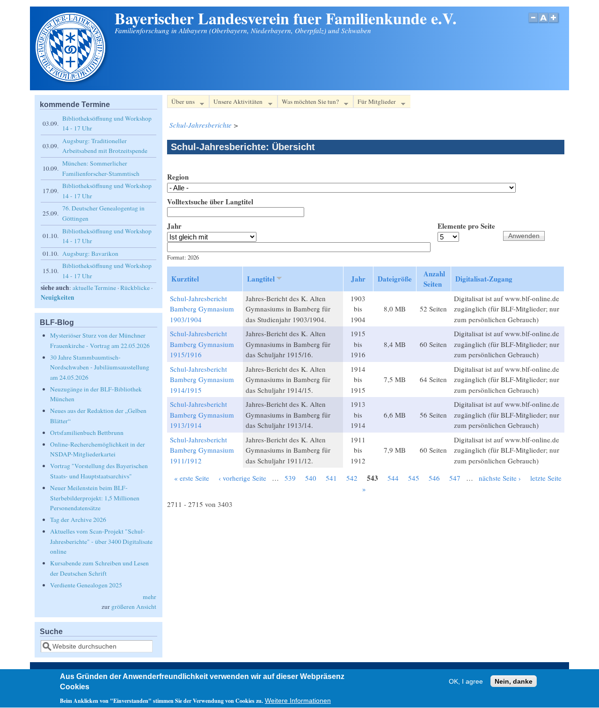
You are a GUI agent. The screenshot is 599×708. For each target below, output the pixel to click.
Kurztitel (185, 279)
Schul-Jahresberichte (200, 125)
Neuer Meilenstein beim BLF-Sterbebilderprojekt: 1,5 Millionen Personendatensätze (94, 498)
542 (352, 478)
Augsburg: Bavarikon (90, 253)
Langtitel (261, 279)
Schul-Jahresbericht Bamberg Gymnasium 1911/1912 (202, 450)
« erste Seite (191, 478)
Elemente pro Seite (466, 226)
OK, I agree (466, 681)
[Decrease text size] (533, 22)
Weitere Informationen (298, 700)
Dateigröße (395, 279)
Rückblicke (135, 287)
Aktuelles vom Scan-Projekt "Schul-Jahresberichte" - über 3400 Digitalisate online (101, 541)
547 (454, 478)
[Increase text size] (554, 22)
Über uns (181, 102)
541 (331, 478)
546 (434, 478)
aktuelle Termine (94, 287)
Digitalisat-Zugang (483, 279)
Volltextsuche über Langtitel (210, 201)
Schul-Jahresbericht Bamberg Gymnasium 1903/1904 (202, 309)
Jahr (174, 226)
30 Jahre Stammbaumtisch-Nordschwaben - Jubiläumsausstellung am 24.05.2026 (99, 367)
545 (413, 478)
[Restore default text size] (543, 22)
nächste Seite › (500, 478)
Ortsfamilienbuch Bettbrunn (87, 432)
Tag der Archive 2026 (78, 519)
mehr (149, 596)
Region (178, 177)
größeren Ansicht (133, 606)
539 (290, 478)
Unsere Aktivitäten (236, 102)
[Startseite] (71, 82)
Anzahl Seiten (434, 278)
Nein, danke (514, 681)
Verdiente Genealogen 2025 (86, 585)
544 (393, 478)
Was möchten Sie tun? (308, 102)
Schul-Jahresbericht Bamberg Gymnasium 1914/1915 (202, 379)
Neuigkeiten (57, 297)
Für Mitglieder (374, 102)
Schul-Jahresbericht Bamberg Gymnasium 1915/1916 (202, 344)
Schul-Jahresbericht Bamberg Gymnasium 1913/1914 (202, 414)
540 (310, 478)
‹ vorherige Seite (242, 478)
